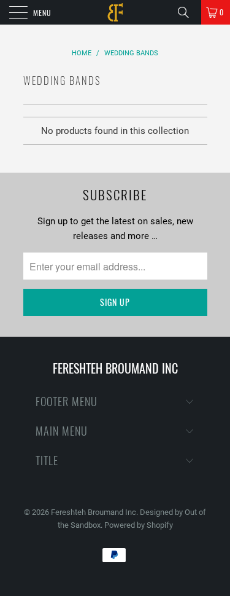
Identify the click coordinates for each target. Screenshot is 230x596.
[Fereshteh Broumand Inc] (115, 12)
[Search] (188, 12)
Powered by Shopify (138, 525)
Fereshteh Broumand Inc (93, 512)
